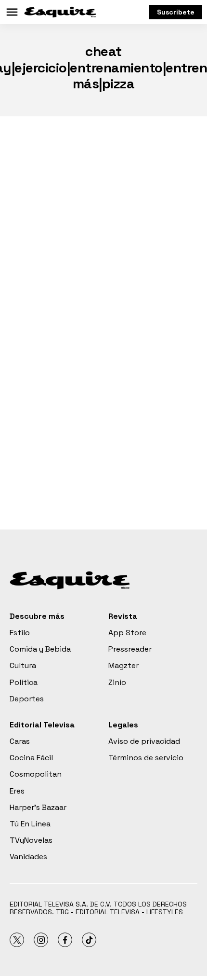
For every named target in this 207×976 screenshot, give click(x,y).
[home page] (60, 12)
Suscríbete (175, 12)
